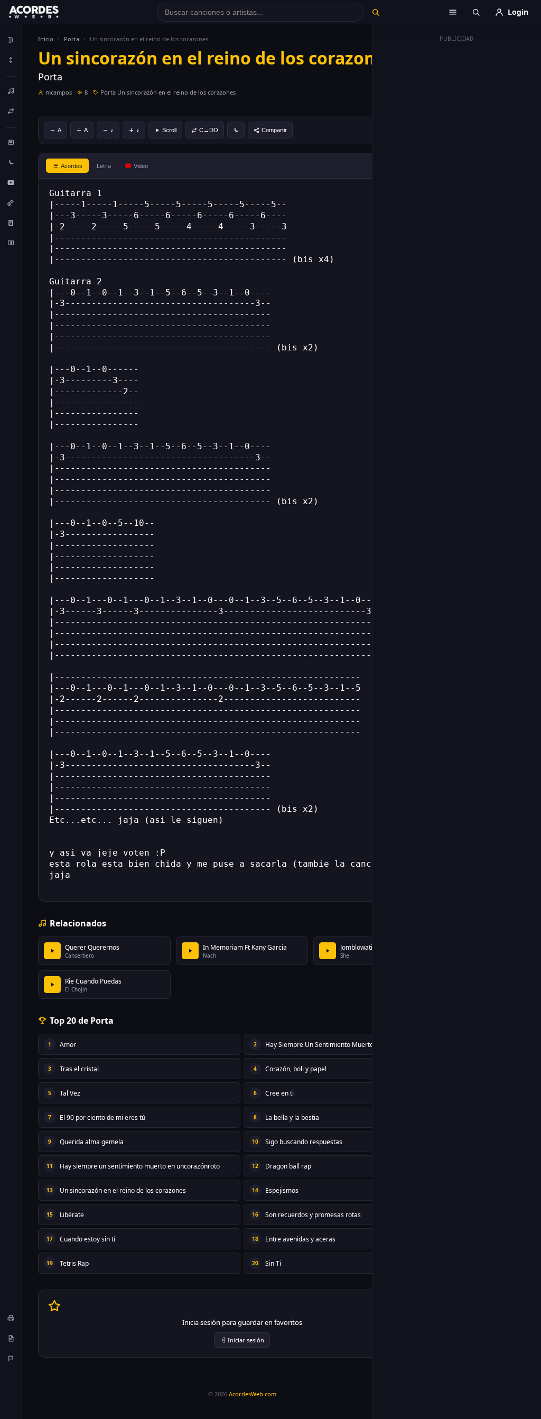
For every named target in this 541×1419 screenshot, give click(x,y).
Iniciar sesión (246, 1340)
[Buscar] (376, 12)
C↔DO (208, 130)
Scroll (169, 130)
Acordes (71, 166)
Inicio (45, 39)
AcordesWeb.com (252, 1394)
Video (141, 166)
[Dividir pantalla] (11, 243)
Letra (104, 166)
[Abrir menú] (453, 12)
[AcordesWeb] (47, 12)
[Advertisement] (457, 205)
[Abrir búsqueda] (476, 12)
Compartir (274, 130)
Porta (71, 39)
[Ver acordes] (11, 222)
